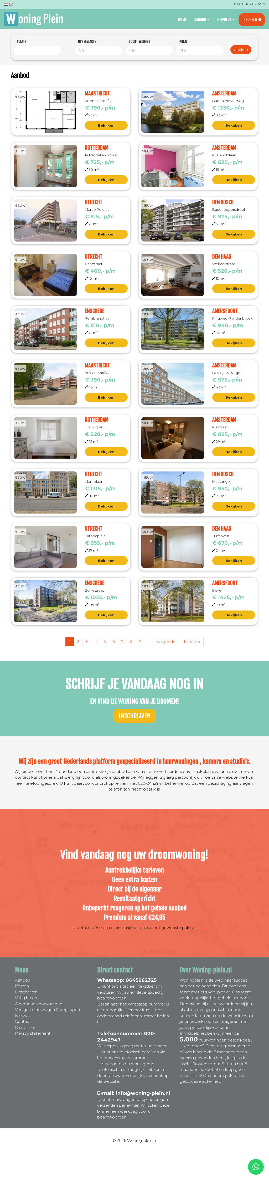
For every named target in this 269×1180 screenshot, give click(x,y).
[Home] (35, 19)
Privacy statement (32, 1033)
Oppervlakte (87, 41)
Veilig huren (26, 997)
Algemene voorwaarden (38, 1003)
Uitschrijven (26, 991)
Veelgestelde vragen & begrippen (47, 1009)
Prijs (183, 41)
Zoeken (241, 49)
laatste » (192, 641)
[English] (11, 5)
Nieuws (22, 1015)
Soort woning (139, 41)
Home (182, 19)
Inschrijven (255, 4)
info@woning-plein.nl (143, 1093)
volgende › (167, 641)
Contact (23, 1021)
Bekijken (106, 125)
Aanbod (200, 19)
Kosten (22, 985)
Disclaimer (25, 1027)
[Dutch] (6, 5)
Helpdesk (224, 19)
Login (238, 4)
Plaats (22, 41)
